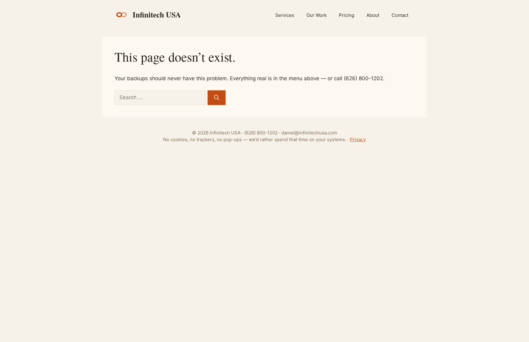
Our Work (316, 15)
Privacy (358, 139)
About (372, 15)
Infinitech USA (157, 14)
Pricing (346, 15)
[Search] (217, 97)
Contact (400, 15)
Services (284, 15)
